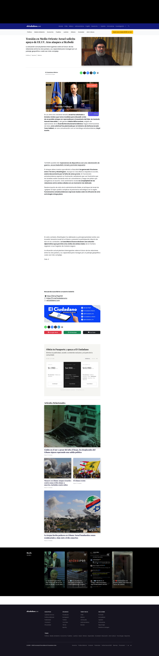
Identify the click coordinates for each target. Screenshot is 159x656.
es (128, 645)
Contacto (48, 622)
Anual (95, 358)
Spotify (65, 627)
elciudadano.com (53, 301)
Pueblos (58, 32)
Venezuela (83, 620)
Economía (50, 32)
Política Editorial (49, 617)
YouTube (92, 332)
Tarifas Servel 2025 (107, 645)
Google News (53, 332)
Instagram (66, 617)
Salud (80, 636)
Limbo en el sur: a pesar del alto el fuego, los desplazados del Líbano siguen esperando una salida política (69, 450)
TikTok (64, 625)
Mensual (87, 358)
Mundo (61, 26)
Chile (66, 26)
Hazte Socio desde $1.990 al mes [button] (122, 32)
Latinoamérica (79, 26)
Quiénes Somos (49, 615)
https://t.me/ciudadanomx (56, 298)
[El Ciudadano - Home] (34, 26)
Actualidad (101, 617)
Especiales (91, 636)
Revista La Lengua (103, 627)
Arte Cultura (90, 32)
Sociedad (81, 32)
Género (73, 32)
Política (29, 32)
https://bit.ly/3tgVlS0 (54, 296)
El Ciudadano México (51, 72)
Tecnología (120, 636)
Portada (100, 615)
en (131, 645)
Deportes (127, 636)
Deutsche (94, 26)
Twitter (65, 620)
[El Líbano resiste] (86, 468)
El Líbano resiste (79, 481)
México (71, 26)
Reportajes (101, 625)
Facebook (65, 615)
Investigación (120, 26)
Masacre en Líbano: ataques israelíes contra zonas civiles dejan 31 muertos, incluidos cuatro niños (57, 483)
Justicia (66, 32)
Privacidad (48, 625)
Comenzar (55, 383)
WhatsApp (73, 332)
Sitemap (115, 645)
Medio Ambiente (39, 32)
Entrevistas (110, 26)
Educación (105, 636)
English (87, 26)
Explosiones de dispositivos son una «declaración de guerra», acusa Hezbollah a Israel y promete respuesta (71, 164)
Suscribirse (72, 383)
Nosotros (74, 645)
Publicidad (48, 620)
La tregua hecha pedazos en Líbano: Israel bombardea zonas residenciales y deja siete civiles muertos (69, 536)
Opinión (103, 26)
